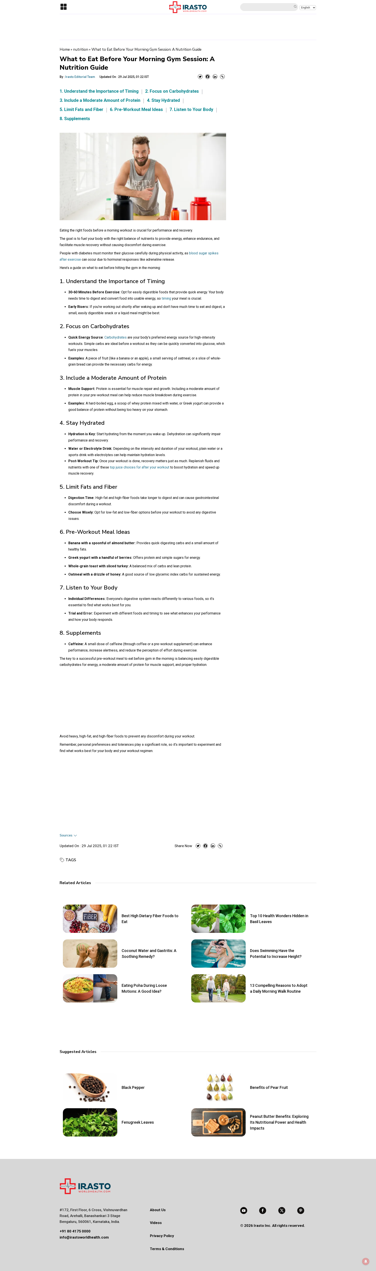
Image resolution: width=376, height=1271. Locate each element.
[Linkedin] (215, 76)
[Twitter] (200, 76)
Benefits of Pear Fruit (269, 1087)
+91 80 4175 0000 (75, 1231)
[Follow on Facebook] (262, 1210)
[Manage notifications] (365, 1261)
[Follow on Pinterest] (300, 1210)
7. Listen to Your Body (191, 109)
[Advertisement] (188, 26)
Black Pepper (133, 1087)
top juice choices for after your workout (139, 467)
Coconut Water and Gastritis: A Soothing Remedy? (149, 953)
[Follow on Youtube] (243, 1210)
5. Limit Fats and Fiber (81, 109)
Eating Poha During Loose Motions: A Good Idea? (144, 988)
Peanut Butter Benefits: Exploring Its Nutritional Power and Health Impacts (279, 1122)
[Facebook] (207, 76)
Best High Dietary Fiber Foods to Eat (150, 918)
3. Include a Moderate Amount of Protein (100, 100)
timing (166, 298)
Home (65, 49)
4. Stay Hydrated (163, 100)
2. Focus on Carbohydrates (172, 91)
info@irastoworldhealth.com (84, 1237)
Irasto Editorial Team (80, 77)
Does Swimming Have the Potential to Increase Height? (276, 953)
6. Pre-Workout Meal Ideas (136, 109)
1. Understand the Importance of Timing (99, 91)
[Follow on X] (281, 1210)
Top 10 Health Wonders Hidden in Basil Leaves (279, 918)
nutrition (80, 49)
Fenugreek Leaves (138, 1122)
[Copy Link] (222, 76)
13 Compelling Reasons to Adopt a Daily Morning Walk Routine (278, 988)
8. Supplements (75, 118)
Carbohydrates (115, 337)
